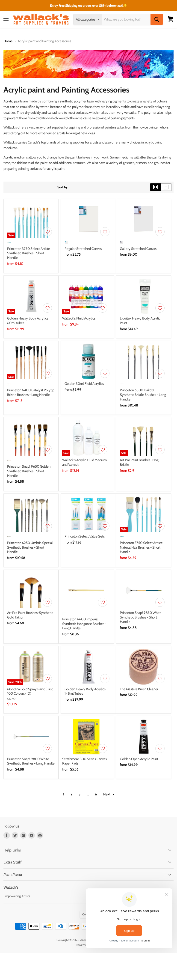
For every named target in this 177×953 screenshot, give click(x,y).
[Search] (156, 19)
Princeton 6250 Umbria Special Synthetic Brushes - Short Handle (30, 547)
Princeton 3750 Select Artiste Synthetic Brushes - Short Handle (28, 253)
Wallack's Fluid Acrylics (78, 318)
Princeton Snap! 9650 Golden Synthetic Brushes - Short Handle (28, 471)
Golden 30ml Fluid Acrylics (84, 384)
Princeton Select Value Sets (85, 536)
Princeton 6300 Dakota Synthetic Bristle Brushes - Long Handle (143, 394)
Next (107, 794)
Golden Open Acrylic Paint (139, 759)
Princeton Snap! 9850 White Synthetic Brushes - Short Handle (140, 617)
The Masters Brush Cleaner (139, 689)
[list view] (166, 187)
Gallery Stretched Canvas (138, 249)
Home (8, 41)
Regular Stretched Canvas (83, 249)
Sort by (62, 187)
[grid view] (155, 187)
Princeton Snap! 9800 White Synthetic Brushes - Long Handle (31, 761)
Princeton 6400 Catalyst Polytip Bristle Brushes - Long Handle (30, 392)
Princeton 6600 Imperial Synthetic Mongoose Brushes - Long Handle (84, 623)
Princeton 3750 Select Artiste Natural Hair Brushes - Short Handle (141, 547)
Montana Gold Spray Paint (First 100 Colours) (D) (30, 691)
